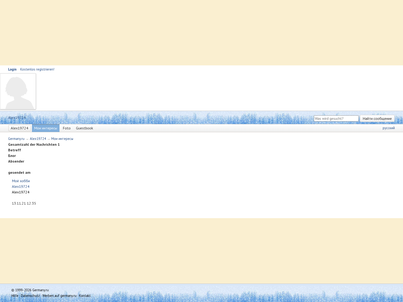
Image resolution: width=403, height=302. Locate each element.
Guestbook (84, 128)
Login (12, 69)
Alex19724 (19, 128)
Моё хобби (21, 180)
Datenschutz (30, 295)
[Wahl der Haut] (388, 295)
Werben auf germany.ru (59, 295)
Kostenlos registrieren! (37, 69)
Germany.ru (16, 138)
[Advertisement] (140, 32)
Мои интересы (45, 128)
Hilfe (14, 295)
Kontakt (85, 295)
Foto (67, 128)
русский (389, 128)
